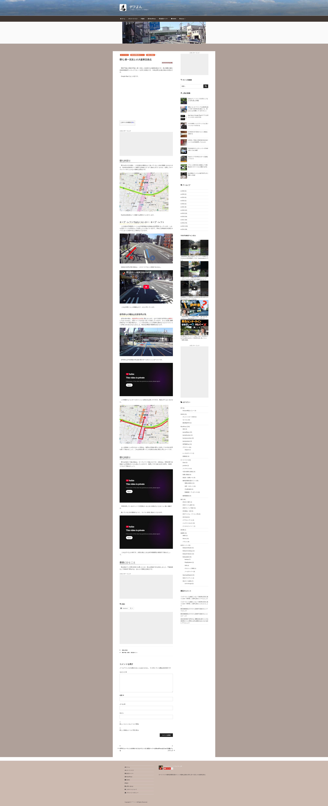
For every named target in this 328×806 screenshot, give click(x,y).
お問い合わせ (129, 786)
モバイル (185, 420)
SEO (184, 429)
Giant (184, 462)
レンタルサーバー (187, 453)
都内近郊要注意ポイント (189, 480)
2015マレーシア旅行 (188, 508)
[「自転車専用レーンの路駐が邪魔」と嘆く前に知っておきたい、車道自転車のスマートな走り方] (194, 308)
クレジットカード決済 (189, 417)
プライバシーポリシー (132, 792)
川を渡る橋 (188, 489)
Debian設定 (186, 557)
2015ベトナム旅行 (188, 505)
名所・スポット (189, 486)
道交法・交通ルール (188, 477)
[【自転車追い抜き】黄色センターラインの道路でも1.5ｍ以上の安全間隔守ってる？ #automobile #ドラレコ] (194, 247)
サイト (122, 713)
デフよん (135, 7)
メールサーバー (189, 571)
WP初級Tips (186, 444)
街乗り (128, 652)
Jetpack (187, 449)
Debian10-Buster (187, 547)
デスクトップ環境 (189, 568)
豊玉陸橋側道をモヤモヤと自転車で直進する (192, 608)
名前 (122, 695)
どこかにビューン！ (188, 526)
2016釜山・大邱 (187, 511)
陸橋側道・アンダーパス (191, 492)
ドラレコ (185, 541)
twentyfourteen (187, 435)
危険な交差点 (125, 650)
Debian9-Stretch (187, 553)
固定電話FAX (186, 422)
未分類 (182, 530)
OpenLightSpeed (187, 575)
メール (122, 704)
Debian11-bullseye (188, 551)
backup (187, 559)
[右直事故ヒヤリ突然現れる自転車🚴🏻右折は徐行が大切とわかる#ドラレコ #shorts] (194, 288)
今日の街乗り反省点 (188, 471)
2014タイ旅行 (186, 502)
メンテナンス (186, 468)
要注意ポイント (134, 652)
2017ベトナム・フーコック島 (191, 514)
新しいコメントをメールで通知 (129, 724)
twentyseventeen (187, 438)
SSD (186, 565)
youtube (185, 465)
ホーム (123, 18)
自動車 (182, 533)
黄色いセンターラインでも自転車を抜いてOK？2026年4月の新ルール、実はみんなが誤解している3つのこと (198, 109)
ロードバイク (134, 18)
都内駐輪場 (186, 495)
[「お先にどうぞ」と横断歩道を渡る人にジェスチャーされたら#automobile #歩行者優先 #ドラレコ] (194, 269)
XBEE (184, 535)
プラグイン (186, 447)
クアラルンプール (187, 520)
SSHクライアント (187, 578)
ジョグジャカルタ (187, 523)
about (182, 18)
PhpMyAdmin (188, 562)
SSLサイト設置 (187, 581)
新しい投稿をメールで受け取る (129, 730)
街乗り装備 (186, 474)
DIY (182, 408)
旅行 (143, 18)
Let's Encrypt (188, 583)
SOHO (174, 18)
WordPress (152, 18)
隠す (132, 122)
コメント (123, 672)
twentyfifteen (186, 432)
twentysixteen (186, 441)
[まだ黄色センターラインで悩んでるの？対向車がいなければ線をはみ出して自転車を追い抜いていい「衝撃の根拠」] (194, 327)
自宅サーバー (164, 18)
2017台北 (185, 517)
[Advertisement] (146, 144)
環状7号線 (124, 652)
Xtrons (184, 538)
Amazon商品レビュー (188, 410)
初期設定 (185, 456)
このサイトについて (131, 789)
